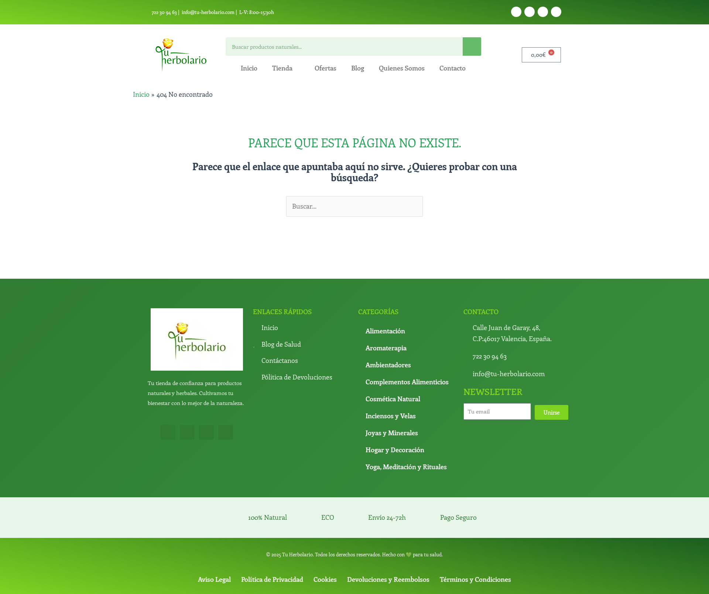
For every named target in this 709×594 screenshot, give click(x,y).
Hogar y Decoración (395, 449)
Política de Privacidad (272, 579)
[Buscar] (472, 46)
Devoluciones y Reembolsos (388, 579)
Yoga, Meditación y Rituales (406, 466)
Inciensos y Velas (391, 415)
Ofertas (325, 67)
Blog (357, 67)
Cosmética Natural (393, 398)
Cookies (325, 579)
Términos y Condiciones (475, 579)
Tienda (282, 67)
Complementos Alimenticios (407, 381)
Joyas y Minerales (392, 432)
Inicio (249, 67)
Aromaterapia (386, 347)
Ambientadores (388, 364)
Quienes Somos (402, 67)
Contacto (452, 67)
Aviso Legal (214, 579)
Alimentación (385, 330)
